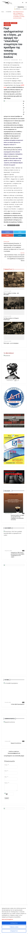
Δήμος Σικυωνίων (11, 225)
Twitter (19, 232)
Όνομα (6, 764)
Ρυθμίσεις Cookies (14, 927)
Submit (6, 798)
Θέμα (6, 776)
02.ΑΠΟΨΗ (14, 23)
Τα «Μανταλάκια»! (9, 353)
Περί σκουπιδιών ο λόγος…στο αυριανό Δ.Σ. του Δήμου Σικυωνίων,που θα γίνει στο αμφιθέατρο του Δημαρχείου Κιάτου (14, 256)
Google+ (7, 235)
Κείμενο (6, 782)
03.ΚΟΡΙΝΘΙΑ (7, 25)
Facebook (7, 232)
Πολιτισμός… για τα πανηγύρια (11, 343)
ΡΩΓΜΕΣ (7, 679)
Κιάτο (18, 225)
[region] (14, 919)
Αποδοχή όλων (14, 923)
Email (6, 770)
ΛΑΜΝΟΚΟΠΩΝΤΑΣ (10, 718)
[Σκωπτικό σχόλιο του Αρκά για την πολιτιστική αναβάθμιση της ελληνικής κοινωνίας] (13, 503)
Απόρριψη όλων (14, 931)
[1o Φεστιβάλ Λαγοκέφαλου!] (13, 692)
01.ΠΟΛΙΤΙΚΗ (8, 11)
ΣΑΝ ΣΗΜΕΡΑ (8, 528)
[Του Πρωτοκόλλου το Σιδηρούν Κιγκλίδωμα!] (14, 303)
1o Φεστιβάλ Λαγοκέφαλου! (17, 704)
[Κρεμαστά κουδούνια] (13, 731)
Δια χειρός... (8, 490)
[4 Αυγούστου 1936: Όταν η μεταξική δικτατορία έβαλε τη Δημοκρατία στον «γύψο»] (13, 540)
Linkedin (20, 235)
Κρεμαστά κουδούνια (16, 743)
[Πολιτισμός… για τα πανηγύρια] (14, 328)
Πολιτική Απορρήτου (7, 919)
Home (2, 11)
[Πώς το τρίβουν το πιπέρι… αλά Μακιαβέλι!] (14, 279)
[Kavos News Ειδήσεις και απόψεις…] (7, 2)
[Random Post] (22, 2)
